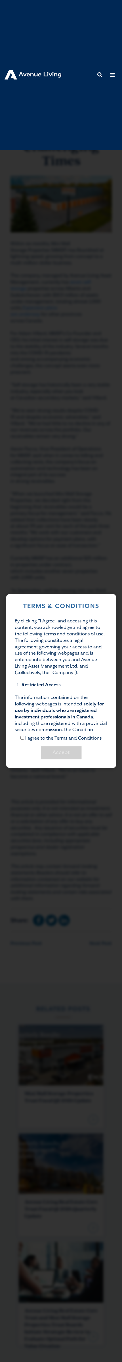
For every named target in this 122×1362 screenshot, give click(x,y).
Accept (61, 752)
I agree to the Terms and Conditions (63, 738)
